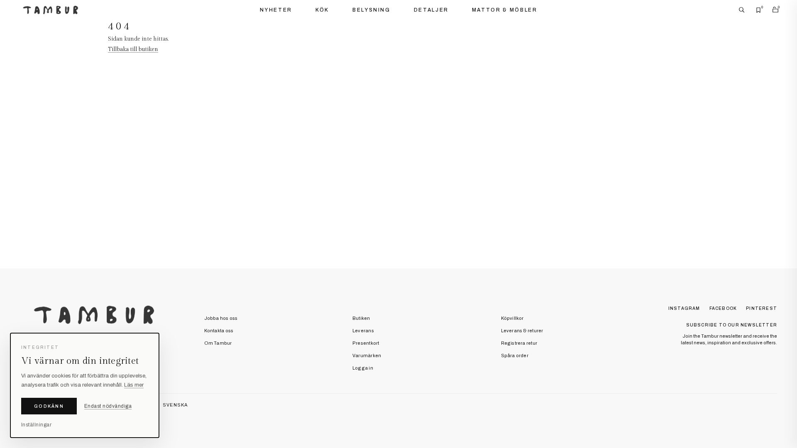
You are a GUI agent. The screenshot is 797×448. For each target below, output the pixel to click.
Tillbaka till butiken (133, 49)
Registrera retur (519, 343)
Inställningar (36, 425)
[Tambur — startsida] (50, 10)
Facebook (723, 308)
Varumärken (366, 355)
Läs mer (134, 385)
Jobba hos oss (221, 318)
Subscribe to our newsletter (731, 325)
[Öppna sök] (741, 10)
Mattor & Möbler (505, 10)
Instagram (684, 308)
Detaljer (431, 10)
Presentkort (365, 343)
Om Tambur (218, 343)
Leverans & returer (522, 330)
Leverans (363, 330)
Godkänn (49, 406)
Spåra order (514, 355)
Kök (322, 10)
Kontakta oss (219, 330)
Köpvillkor (512, 318)
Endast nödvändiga (108, 406)
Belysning (371, 10)
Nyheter (276, 10)
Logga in (362, 367)
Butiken (361, 318)
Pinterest (761, 308)
